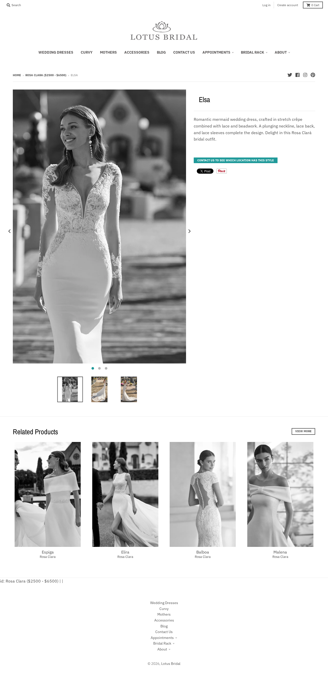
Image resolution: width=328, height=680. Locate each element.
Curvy (164, 608)
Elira (125, 552)
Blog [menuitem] (161, 52)
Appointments (162, 637)
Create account (287, 5)
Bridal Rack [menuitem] (252, 52)
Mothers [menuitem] (108, 52)
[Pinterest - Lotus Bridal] (313, 75)
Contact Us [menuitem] (184, 52)
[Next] (189, 231)
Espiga (48, 552)
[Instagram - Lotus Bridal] (305, 75)
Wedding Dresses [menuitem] (55, 52)
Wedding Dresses (164, 602)
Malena (280, 552)
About (162, 649)
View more (303, 431)
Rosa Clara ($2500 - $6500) (45, 75)
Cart (315, 5)
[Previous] (10, 231)
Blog (164, 626)
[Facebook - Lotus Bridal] (297, 75)
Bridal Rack (162, 643)
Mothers (164, 614)
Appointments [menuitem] (216, 52)
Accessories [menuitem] (136, 52)
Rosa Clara (48, 557)
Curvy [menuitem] (87, 52)
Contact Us (164, 631)
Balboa (202, 552)
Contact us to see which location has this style (235, 160)
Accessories (164, 620)
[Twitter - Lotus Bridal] (290, 75)
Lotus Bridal (170, 663)
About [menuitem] (281, 52)
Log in (266, 5)
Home (17, 75)
